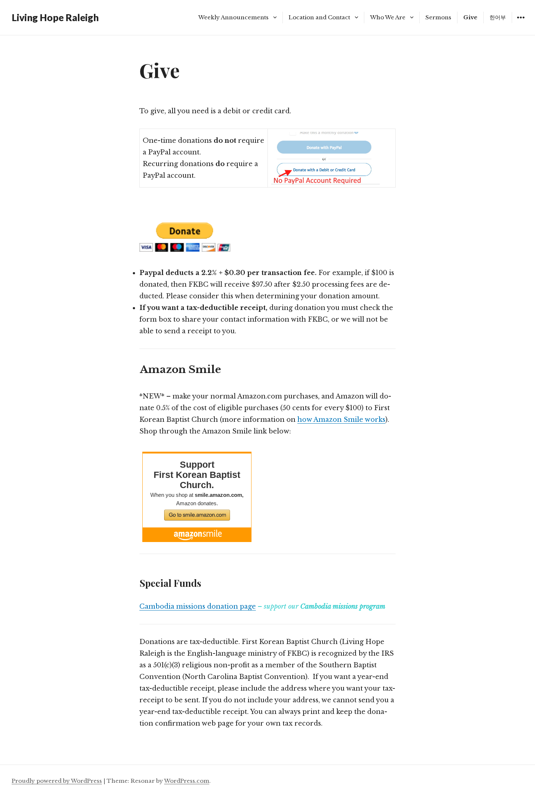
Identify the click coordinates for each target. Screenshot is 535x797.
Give (470, 17)
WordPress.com (186, 780)
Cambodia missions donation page (197, 606)
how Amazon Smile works (341, 420)
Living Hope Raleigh (55, 17)
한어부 (498, 17)
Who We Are (387, 17)
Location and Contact (319, 17)
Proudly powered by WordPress (57, 780)
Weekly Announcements (233, 17)
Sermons (438, 17)
